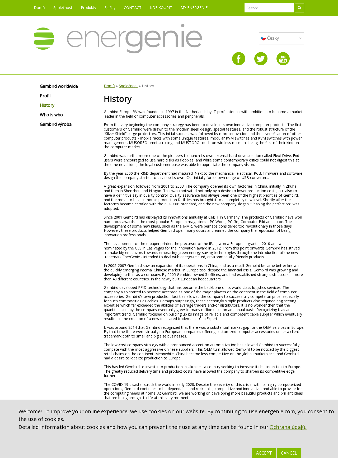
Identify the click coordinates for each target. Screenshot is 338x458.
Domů (39, 7)
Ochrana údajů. (288, 427)
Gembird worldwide (59, 86)
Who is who (51, 115)
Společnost (62, 7)
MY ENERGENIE (194, 7)
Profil (45, 96)
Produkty (88, 7)
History (47, 105)
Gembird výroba (56, 124)
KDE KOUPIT (161, 7)
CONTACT (133, 7)
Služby (110, 7)
